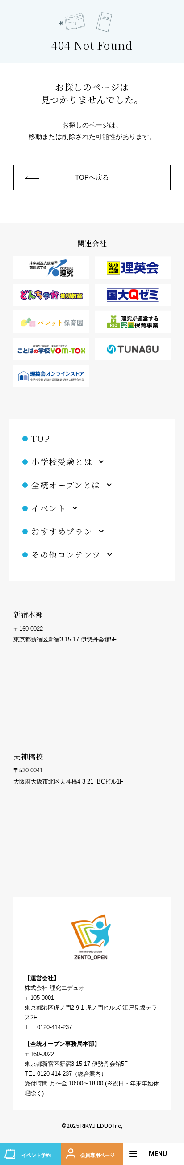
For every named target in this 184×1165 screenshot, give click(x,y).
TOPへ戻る (92, 177)
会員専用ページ (97, 1155)
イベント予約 (36, 1155)
